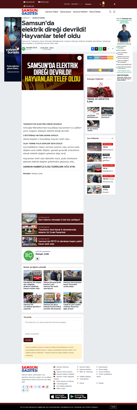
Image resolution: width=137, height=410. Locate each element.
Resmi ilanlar (103, 369)
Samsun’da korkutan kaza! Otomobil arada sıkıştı (72, 284)
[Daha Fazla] (104, 49)
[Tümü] (112, 138)
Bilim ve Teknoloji (86, 372)
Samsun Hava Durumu (64, 372)
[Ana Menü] (114, 11)
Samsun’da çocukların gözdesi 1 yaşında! (32, 307)
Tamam (113, 407)
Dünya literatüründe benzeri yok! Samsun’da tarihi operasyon (108, 180)
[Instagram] (35, 387)
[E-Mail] (37, 259)
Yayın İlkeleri (84, 379)
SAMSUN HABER (32, 167)
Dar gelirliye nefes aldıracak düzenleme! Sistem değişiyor (108, 159)
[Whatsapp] (27, 390)
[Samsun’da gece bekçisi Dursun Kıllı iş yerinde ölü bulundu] (53, 298)
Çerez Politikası (104, 372)
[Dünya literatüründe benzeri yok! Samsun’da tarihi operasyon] (53, 275)
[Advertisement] (52, 106)
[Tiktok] (47, 387)
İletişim (101, 383)
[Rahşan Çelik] (29, 255)
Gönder (28, 340)
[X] (27, 387)
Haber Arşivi (61, 388)
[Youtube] (43, 387)
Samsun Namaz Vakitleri (65, 374)
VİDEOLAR (44, 2)
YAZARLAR (29, 6)
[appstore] (59, 396)
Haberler (26, 18)
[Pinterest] (31, 387)
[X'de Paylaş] (96, 49)
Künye (82, 383)
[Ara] (110, 11)
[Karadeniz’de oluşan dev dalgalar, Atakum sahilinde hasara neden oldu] (33, 275)
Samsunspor (65, 12)
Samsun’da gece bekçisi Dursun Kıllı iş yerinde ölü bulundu (52, 307)
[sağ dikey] (124, 49)
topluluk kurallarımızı (44, 347)
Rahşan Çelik (42, 254)
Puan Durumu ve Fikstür (65, 381)
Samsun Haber (51, 12)
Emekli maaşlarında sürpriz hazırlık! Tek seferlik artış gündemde (108, 191)
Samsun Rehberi (80, 12)
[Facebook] (23, 387)
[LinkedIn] (39, 387)
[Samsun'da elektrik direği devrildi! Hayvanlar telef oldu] (52, 72)
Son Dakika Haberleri (64, 386)
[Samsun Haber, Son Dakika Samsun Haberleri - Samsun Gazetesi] (30, 11)
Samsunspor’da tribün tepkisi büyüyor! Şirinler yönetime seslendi (109, 148)
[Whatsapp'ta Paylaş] (100, 49)
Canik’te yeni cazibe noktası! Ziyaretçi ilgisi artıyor (72, 307)
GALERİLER (30, 2)
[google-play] (78, 396)
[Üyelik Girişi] (113, 4)
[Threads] (23, 390)
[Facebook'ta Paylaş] (92, 49)
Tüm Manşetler (62, 384)
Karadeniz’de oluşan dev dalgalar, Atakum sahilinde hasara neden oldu (108, 169)
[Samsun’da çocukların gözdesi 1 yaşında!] (33, 298)
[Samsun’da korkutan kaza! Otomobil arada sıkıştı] (72, 275)
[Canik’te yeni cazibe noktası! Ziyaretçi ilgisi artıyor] (72, 298)
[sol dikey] (12, 49)
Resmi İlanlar (95, 12)
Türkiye (106, 154)
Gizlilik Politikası (85, 376)
